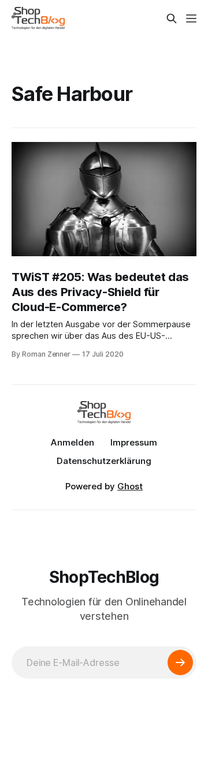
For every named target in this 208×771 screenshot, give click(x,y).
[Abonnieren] (180, 662)
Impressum (133, 442)
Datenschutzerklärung (104, 460)
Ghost (130, 486)
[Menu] (191, 18)
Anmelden (72, 442)
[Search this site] (171, 18)
